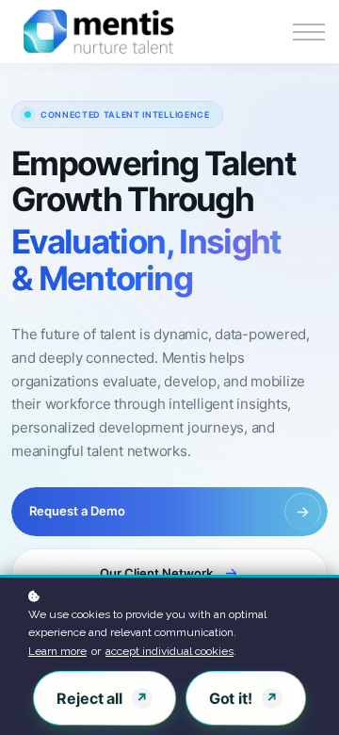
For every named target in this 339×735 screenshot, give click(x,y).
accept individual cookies (169, 651)
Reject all (88, 698)
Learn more (57, 651)
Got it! (230, 698)
